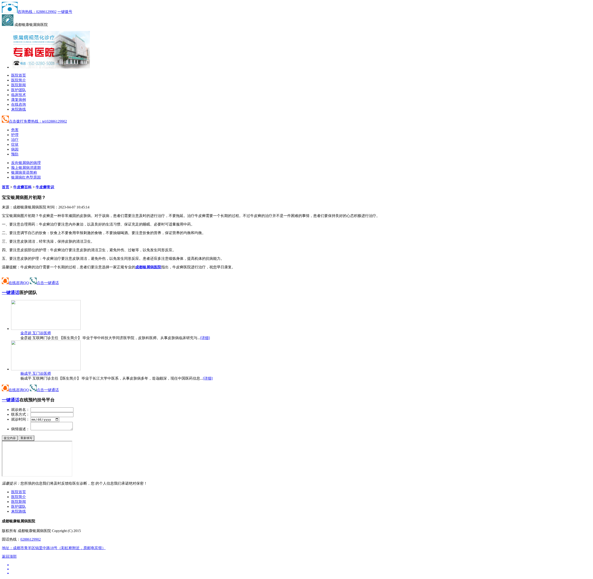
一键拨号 (64, 12)
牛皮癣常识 (45, 187)
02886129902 (30, 539)
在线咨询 (18, 104)
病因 (15, 149)
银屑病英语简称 (24, 172)
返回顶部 (9, 556)
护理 (15, 135)
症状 (15, 144)
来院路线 (18, 109)
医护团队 (18, 90)
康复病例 (18, 100)
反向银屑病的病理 (26, 163)
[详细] (205, 338)
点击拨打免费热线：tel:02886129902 (38, 121)
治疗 (15, 140)
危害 (15, 130)
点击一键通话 (48, 283)
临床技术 (18, 95)
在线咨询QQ (19, 283)
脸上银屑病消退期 (26, 168)
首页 (5, 187)
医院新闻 (18, 85)
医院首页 (18, 75)
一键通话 (10, 292)
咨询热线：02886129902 (37, 12)
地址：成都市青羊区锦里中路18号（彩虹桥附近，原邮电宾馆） (54, 548)
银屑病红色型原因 (26, 177)
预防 (15, 154)
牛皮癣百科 (22, 187)
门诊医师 (35, 333)
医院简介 (18, 80)
